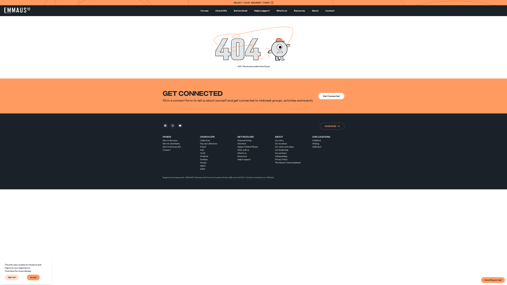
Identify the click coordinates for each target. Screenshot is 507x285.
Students (204, 156)
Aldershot (316, 146)
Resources (299, 10)
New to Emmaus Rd (171, 146)
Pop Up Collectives (208, 143)
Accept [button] (33, 277)
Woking (315, 143)
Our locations (281, 143)
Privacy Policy (281, 159)
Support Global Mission (247, 146)
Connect (166, 150)
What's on (281, 10)
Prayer (203, 146)
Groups (203, 162)
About (315, 10)
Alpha (202, 165)
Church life (221, 10)
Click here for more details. (18, 270)
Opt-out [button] (11, 277)
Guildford (316, 140)
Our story (279, 140)
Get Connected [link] (331, 96)
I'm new (204, 10)
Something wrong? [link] (493, 280)
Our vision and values (284, 146)
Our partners (281, 153)
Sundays (204, 159)
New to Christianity (171, 143)
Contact (329, 10)
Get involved (240, 10)
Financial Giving (244, 140)
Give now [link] (330, 126)
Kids (202, 150)
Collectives (205, 140)
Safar (202, 169)
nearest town (252, 2)
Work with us (243, 150)
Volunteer (241, 143)
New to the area (170, 140)
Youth (202, 153)
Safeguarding (281, 156)
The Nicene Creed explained (288, 162)
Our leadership (281, 150)
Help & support (262, 10)
